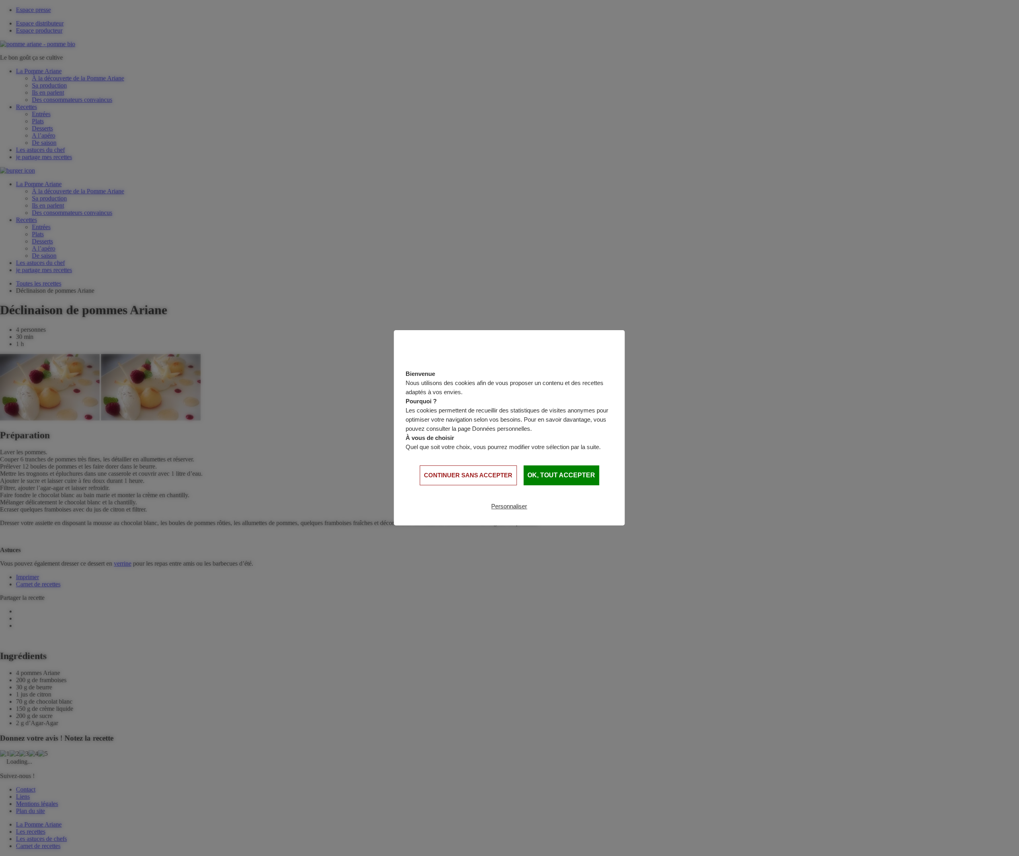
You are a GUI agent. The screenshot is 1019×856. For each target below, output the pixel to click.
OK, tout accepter (561, 475)
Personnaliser (509, 506)
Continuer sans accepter (468, 475)
